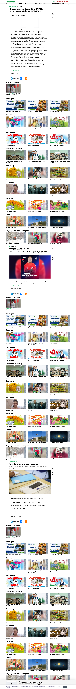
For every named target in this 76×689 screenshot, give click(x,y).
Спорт (10, 246)
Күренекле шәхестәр (12, 6)
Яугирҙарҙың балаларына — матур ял (58, 3)
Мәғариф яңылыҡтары (13, 461)
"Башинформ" (14, 511)
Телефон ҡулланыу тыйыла (40, 3)
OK (61, 1)
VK (58, 1)
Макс (66, 1)
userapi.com (16, 70)
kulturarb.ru (18, 69)
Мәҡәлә (7, 3)
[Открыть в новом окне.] (15, 78)
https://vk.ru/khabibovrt (18, 285)
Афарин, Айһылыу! (22, 3)
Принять (65, 686)
